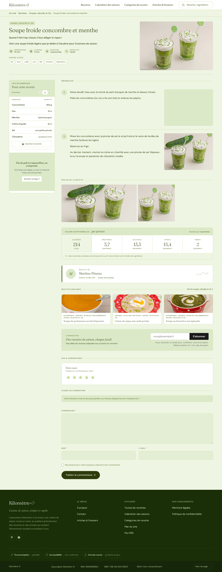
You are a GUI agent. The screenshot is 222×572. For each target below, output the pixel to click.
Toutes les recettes (135, 507)
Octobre (49, 62)
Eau (14, 111)
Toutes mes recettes (106, 278)
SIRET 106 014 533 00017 (116, 566)
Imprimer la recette (33, 144)
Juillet (26, 62)
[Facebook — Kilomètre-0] (19, 537)
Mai (41, 62)
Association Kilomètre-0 (63, 566)
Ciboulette (17, 136)
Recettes (85, 4)
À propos (82, 507)
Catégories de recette (136, 4)
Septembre (60, 62)
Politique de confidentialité (187, 514)
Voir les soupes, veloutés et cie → (200, 289)
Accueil (12, 13)
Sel (13, 130)
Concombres (18, 104)
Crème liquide (19, 123)
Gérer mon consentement (149, 566)
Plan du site (131, 526)
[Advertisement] (32, 172)
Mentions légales (181, 507)
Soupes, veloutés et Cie (40, 13)
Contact (81, 514)
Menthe (16, 117)
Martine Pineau (90, 273)
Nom (64, 448)
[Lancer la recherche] (183, 5)
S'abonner (199, 336)
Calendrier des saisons (107, 4)
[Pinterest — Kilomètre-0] (12, 537)
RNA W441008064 (89, 566)
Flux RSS (129, 532)
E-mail (143, 448)
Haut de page (201, 566)
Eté (12, 62)
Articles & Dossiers (162, 4)
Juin (34, 62)
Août (18, 62)
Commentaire (68, 411)
